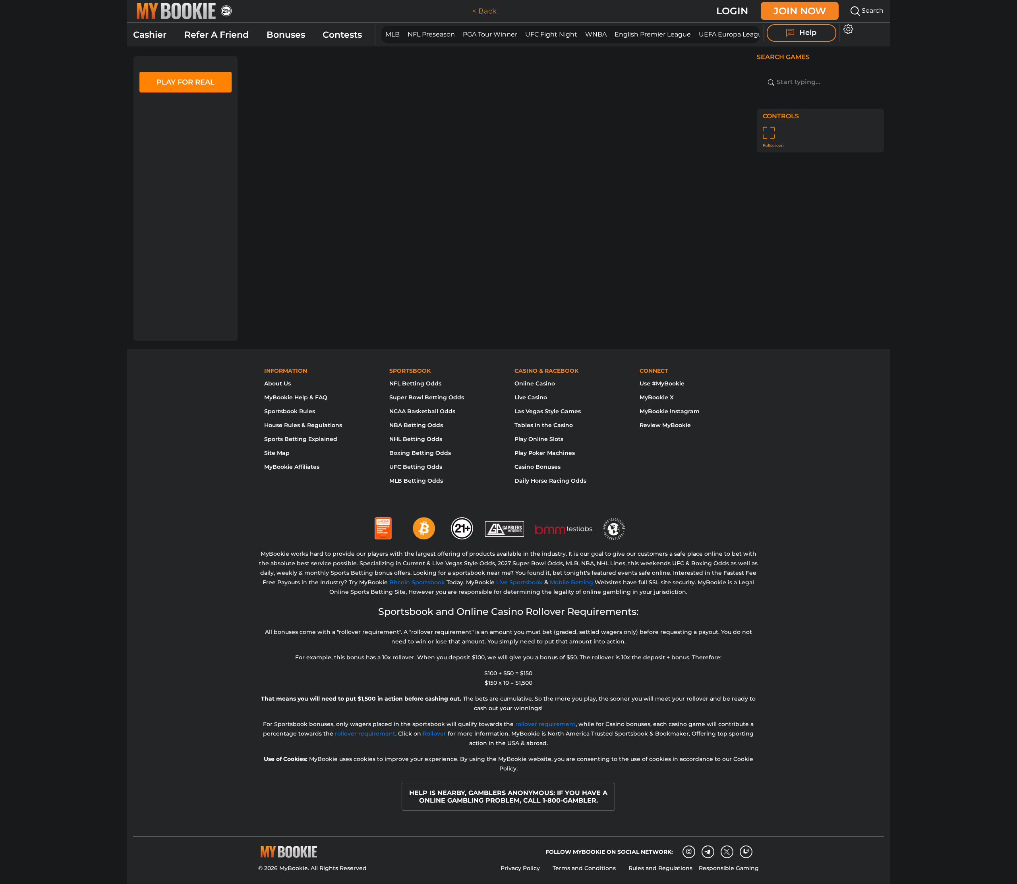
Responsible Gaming (729, 868)
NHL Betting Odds (415, 439)
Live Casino (530, 397)
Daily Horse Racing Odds (550, 480)
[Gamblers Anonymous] (505, 525)
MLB (392, 34)
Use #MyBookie (662, 383)
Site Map (277, 452)
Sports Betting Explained (300, 439)
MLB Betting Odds (416, 480)
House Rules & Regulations (303, 425)
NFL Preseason (431, 34)
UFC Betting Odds (415, 466)
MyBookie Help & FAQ (295, 397)
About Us (277, 383)
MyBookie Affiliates (291, 466)
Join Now (799, 11)
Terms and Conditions (584, 868)
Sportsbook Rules (289, 411)
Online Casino (534, 383)
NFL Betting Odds (415, 383)
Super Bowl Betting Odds (426, 397)
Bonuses (286, 34)
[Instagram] (689, 852)
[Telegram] (707, 852)
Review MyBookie (665, 425)
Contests (342, 34)
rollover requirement (545, 724)
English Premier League (653, 34)
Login (732, 11)
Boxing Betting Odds (420, 452)
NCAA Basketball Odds (422, 411)
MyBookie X (657, 397)
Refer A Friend (216, 34)
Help (806, 32)
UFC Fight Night (551, 34)
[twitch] (746, 852)
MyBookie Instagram (670, 411)
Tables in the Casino (543, 425)
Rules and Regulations (660, 868)
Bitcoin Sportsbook (417, 582)
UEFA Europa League (732, 34)
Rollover (434, 733)
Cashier (149, 34)
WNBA (596, 34)
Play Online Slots (538, 439)
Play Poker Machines (544, 452)
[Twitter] (727, 852)
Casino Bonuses (537, 466)
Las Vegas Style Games (547, 411)
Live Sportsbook (519, 582)
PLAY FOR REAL (186, 82)
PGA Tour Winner (490, 34)
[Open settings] (846, 29)
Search (872, 10)
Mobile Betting (571, 582)
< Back (484, 11)
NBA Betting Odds (416, 425)
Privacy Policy (520, 868)
